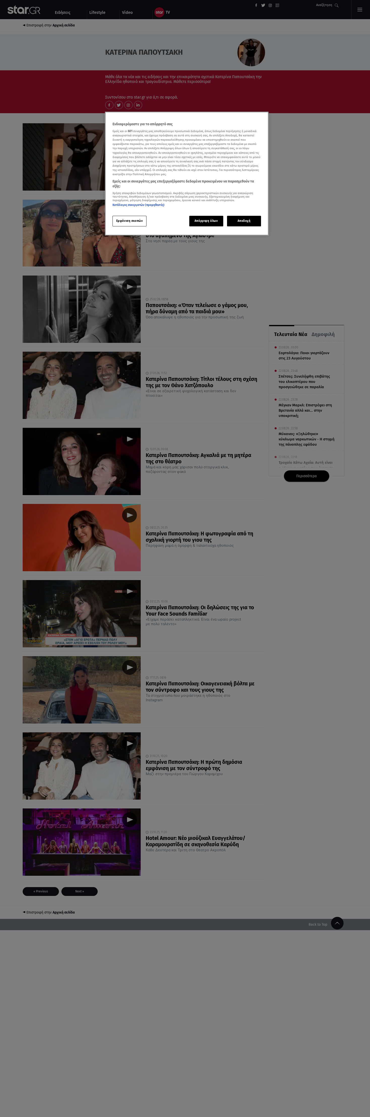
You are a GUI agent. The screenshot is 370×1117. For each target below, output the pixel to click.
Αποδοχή (244, 221)
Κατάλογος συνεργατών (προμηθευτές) (138, 205)
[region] (187, 173)
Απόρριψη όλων (206, 221)
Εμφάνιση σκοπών (129, 221)
